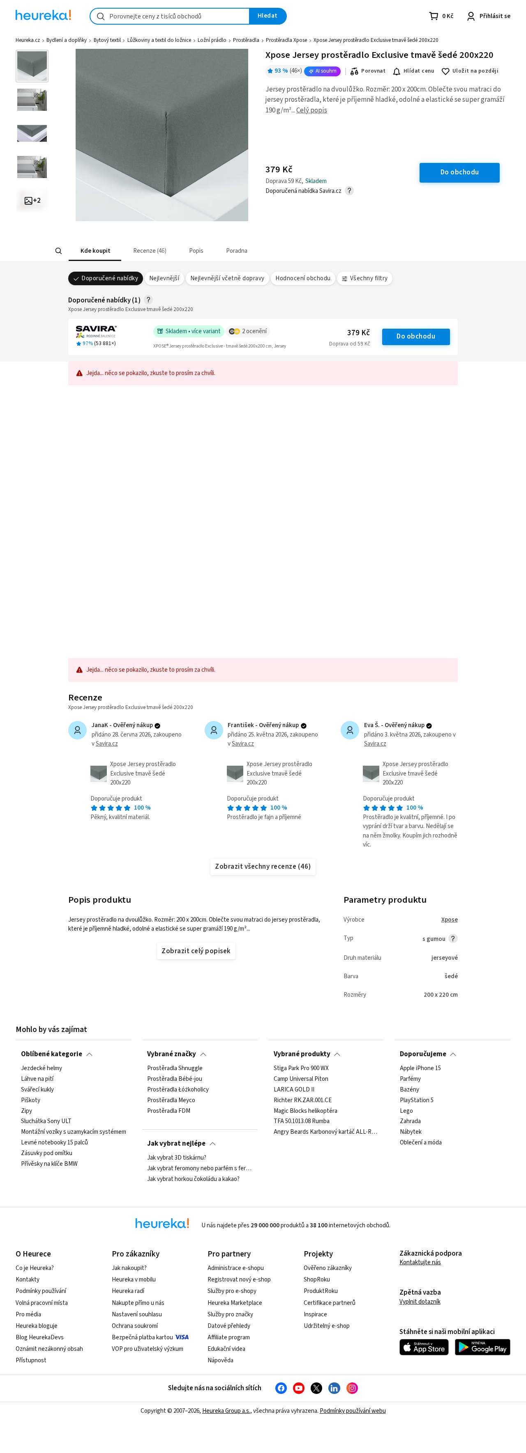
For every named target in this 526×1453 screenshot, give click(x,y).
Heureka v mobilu (134, 1279)
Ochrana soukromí (135, 1326)
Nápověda (220, 1360)
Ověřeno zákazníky (328, 1268)
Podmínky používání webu (353, 1411)
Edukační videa (226, 1349)
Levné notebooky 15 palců (54, 1143)
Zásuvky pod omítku (46, 1153)
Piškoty (30, 1100)
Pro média (28, 1314)
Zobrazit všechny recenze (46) (263, 867)
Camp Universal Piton (301, 1079)
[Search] (58, 251)
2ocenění (254, 331)
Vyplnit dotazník (420, 1301)
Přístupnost (31, 1360)
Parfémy (410, 1079)
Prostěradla (246, 40)
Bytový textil (107, 40)
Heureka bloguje (37, 1326)
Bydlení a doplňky (66, 40)
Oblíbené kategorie (51, 1054)
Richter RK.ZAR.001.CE (303, 1100)
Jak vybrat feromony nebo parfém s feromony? (199, 1169)
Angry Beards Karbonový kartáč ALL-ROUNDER (326, 1132)
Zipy (26, 1111)
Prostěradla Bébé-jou (174, 1079)
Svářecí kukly (37, 1090)
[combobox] (170, 16)
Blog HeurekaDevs (40, 1337)
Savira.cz (107, 743)
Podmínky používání (41, 1291)
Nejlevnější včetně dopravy (227, 278)
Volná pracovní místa (42, 1303)
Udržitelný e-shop (327, 1326)
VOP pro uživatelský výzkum (147, 1349)
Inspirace (315, 1314)
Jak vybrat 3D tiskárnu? (176, 1158)
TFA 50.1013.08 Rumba (302, 1122)
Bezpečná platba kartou (142, 1337)
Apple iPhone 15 (420, 1068)
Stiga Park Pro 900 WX (301, 1068)
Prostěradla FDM (168, 1111)
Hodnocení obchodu (302, 278)
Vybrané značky (171, 1054)
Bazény (409, 1090)
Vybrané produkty (302, 1054)
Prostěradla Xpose (286, 40)
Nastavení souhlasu (137, 1314)
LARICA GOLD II (294, 1090)
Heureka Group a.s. (226, 1411)
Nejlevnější (164, 278)
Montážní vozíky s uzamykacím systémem (73, 1132)
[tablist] (202, 251)
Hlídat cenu (419, 71)
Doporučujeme (423, 1054)
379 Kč (358, 333)
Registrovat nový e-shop (239, 1279)
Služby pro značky (230, 1314)
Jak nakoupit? (129, 1268)
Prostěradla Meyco (171, 1100)
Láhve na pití (37, 1079)
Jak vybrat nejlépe (176, 1144)
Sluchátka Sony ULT (46, 1122)
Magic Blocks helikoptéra (305, 1111)
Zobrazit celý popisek (196, 951)
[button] (94, 251)
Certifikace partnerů (329, 1303)
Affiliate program (229, 1337)
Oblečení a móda (421, 1143)
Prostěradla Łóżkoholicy (178, 1090)
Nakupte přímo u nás (138, 1303)
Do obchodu (416, 336)
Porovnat (373, 71)
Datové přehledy (229, 1326)
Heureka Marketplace (235, 1303)
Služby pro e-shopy (232, 1291)
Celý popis (311, 110)
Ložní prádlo (212, 40)
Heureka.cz (28, 40)
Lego (406, 1111)
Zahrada (410, 1122)
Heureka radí (128, 1291)
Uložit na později (475, 71)
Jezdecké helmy (41, 1068)
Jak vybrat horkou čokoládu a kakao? (193, 1179)
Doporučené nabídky (109, 278)
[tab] (94, 251)
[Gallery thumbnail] (32, 66)
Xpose (449, 919)
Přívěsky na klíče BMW (49, 1164)
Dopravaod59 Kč (349, 344)
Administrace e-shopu (236, 1268)
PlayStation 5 (417, 1100)
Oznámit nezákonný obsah (49, 1349)
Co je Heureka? (35, 1268)
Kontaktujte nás (420, 1262)
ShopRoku (317, 1279)
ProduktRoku (321, 1291)
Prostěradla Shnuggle (175, 1068)
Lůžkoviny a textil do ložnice (159, 40)
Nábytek (411, 1132)
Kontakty (27, 1279)
